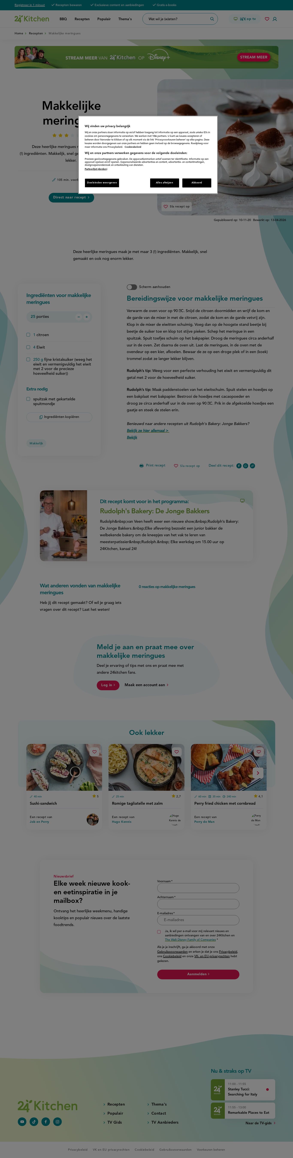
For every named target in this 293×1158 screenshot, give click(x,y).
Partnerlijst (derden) (96, 169)
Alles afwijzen (164, 182)
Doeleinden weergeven (102, 182)
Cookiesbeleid (133, 147)
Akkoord (197, 182)
